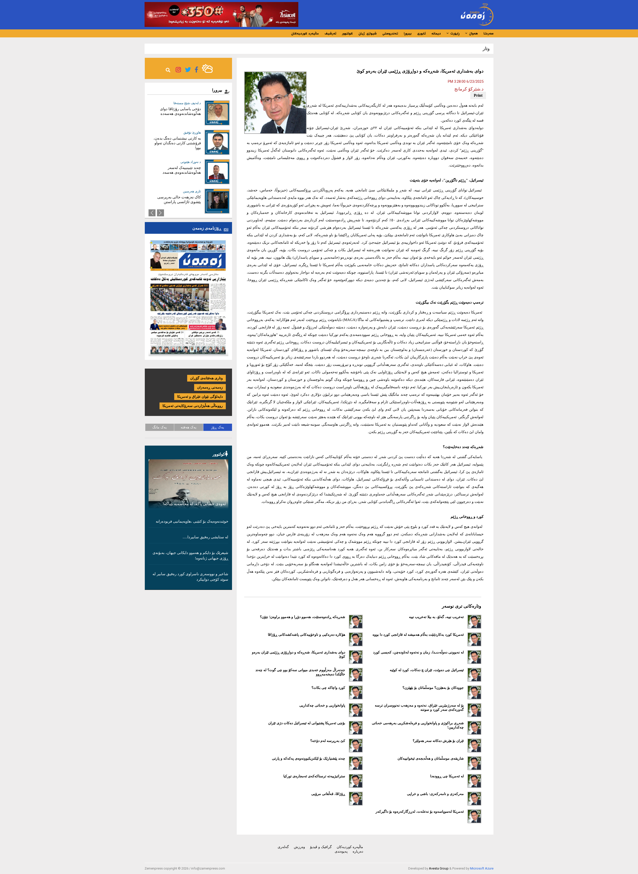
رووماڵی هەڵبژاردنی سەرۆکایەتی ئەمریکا (192, 406)
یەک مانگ (159, 427)
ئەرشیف (330, 33)
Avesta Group (439, 868)
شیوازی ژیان (367, 33)
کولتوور (347, 33)
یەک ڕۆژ (217, 427)
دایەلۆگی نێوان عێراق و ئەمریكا (200, 396)
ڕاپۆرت (454, 33)
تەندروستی (390, 33)
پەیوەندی (341, 851)
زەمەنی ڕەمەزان (210, 387)
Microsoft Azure (481, 868)
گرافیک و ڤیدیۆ (321, 847)
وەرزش (299, 847)
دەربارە (358, 851)
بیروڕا (407, 33)
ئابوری (421, 33)
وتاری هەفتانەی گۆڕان (206, 378)
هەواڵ (473, 33)
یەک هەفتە (188, 427)
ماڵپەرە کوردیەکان (305, 33)
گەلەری (283, 847)
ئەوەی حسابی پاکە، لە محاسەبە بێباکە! (194, 504)
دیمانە (436, 33)
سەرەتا (488, 33)
